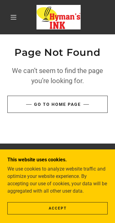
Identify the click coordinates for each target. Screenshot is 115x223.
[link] (58, 17)
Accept (58, 208)
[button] (13, 17)
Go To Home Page (57, 104)
